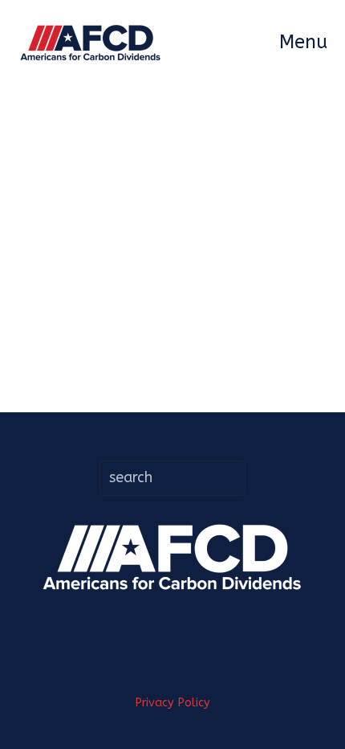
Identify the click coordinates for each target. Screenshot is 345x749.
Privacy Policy (172, 703)
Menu (303, 42)
